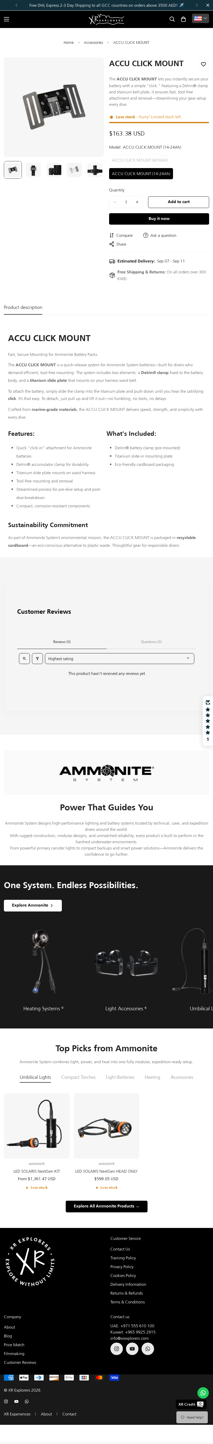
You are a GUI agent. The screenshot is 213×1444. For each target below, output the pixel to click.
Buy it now (159, 219)
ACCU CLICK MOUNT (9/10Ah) (140, 161)
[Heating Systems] (43, 961)
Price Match (14, 1345)
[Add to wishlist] (203, 64)
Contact (69, 1414)
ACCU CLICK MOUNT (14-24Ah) (141, 174)
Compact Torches (78, 1077)
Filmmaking (14, 1353)
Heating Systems (43, 1008)
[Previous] (16, 5)
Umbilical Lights (35, 1077)
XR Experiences (17, 1414)
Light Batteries (120, 1077)
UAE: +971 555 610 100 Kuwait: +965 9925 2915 (133, 1329)
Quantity (116, 190)
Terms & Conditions (127, 1302)
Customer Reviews (20, 1362)
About (9, 1327)
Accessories (93, 42)
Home (69, 42)
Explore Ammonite (30, 905)
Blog (8, 1336)
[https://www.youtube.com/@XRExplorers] (132, 1349)
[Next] (197, 5)
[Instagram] (116, 1349)
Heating (152, 1077)
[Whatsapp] (148, 1349)
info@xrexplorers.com (129, 1338)
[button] (183, 19)
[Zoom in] (93, 68)
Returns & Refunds (126, 1293)
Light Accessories (126, 1008)
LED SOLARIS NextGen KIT (37, 1171)
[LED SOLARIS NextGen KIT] (37, 1126)
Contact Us (120, 1249)
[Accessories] (125, 961)
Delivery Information (128, 1284)
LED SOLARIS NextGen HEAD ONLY (106, 1171)
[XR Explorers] (106, 19)
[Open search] (24, 658)
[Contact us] (203, 1393)
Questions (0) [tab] (151, 642)
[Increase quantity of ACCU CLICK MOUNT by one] (137, 202)
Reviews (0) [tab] (62, 642)
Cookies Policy (123, 1275)
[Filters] (37, 658)
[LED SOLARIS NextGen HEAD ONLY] (106, 1126)
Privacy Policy (122, 1266)
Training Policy (123, 1258)
